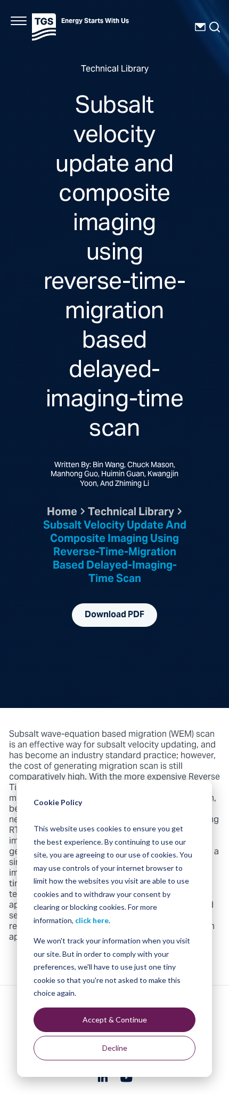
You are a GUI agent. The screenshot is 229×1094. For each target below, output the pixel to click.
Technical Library (131, 513)
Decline (114, 1047)
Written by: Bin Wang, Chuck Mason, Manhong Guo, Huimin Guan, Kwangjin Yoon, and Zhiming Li (114, 475)
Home (62, 513)
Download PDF (114, 615)
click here (92, 920)
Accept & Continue (115, 1019)
